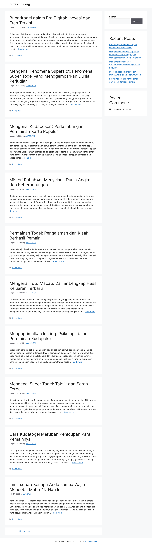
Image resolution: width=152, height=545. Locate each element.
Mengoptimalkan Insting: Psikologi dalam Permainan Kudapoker (49, 336)
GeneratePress (90, 541)
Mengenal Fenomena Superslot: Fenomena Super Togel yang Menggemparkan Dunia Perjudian (51, 76)
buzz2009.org (20, 4)
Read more (23, 49)
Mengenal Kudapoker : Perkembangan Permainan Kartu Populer (46, 129)
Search (112, 17)
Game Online (17, 56)
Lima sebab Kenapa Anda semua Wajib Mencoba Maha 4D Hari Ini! (47, 487)
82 (20, 531)
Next (26, 531)
